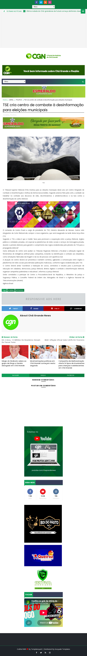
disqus (43, 375)
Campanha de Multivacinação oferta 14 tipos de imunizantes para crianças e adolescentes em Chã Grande (71, 364)
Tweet (15, 309)
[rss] (45, 2)
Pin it (57, 309)
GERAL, (7, 115)
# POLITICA (19, 290)
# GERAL (11, 290)
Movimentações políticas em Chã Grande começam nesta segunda (42, 363)
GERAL (11, 100)
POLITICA (19, 100)
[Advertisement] (43, 31)
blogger (15, 375)
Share (35, 309)
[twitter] (41, 2)
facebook (70, 375)
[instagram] (50, 2)
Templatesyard (36, 649)
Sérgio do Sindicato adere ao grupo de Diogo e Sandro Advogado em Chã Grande (14, 363)
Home (5, 100)
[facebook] (36, 2)
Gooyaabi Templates (62, 649)
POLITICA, (13, 115)
